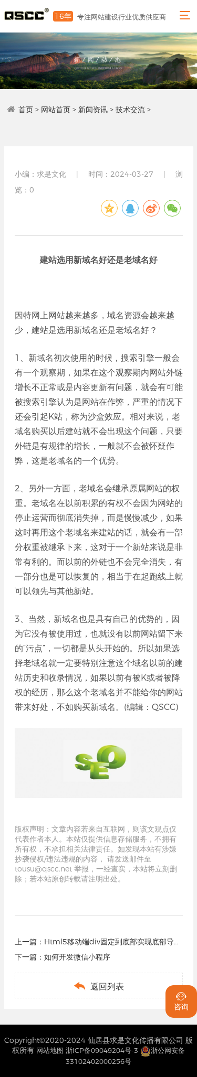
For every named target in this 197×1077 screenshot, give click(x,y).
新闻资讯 (93, 109)
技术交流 (130, 109)
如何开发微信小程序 (77, 957)
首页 (25, 109)
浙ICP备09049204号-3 (102, 1050)
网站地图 (50, 1050)
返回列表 (98, 986)
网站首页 (55, 109)
